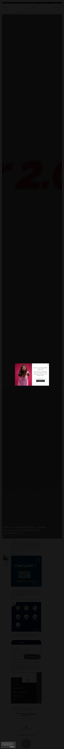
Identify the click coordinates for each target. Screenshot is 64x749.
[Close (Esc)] (48, 364)
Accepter (12, 746)
